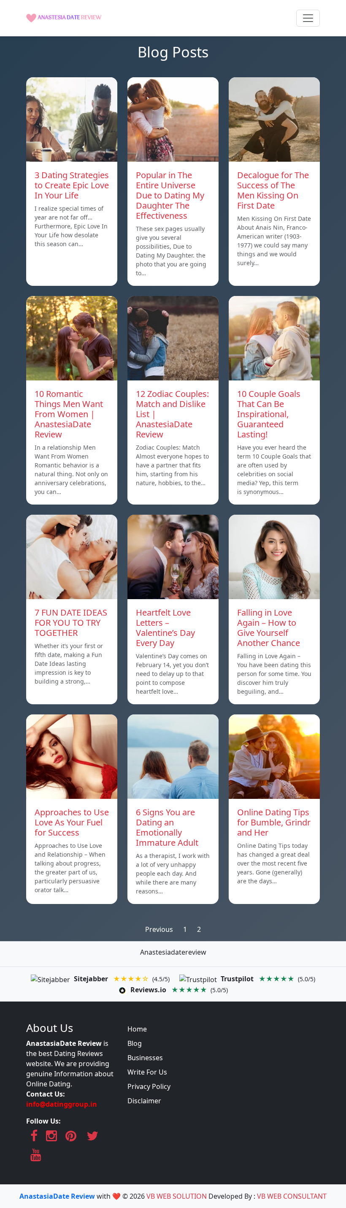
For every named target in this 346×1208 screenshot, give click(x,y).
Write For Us (147, 1072)
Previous (159, 929)
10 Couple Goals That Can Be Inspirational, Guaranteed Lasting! (268, 414)
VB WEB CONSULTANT (292, 1196)
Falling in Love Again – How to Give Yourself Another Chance (268, 628)
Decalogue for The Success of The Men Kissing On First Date (273, 190)
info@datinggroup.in (61, 1104)
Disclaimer (144, 1100)
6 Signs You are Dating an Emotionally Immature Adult (167, 827)
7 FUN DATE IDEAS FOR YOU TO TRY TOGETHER (71, 622)
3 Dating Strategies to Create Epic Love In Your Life (72, 185)
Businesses (145, 1057)
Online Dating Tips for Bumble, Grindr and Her (274, 822)
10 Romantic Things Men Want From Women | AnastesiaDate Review (69, 414)
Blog (134, 1043)
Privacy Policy (148, 1086)
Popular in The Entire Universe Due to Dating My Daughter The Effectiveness (170, 195)
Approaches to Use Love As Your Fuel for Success (72, 822)
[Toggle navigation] (308, 18)
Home (137, 1029)
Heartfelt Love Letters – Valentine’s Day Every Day (165, 628)
